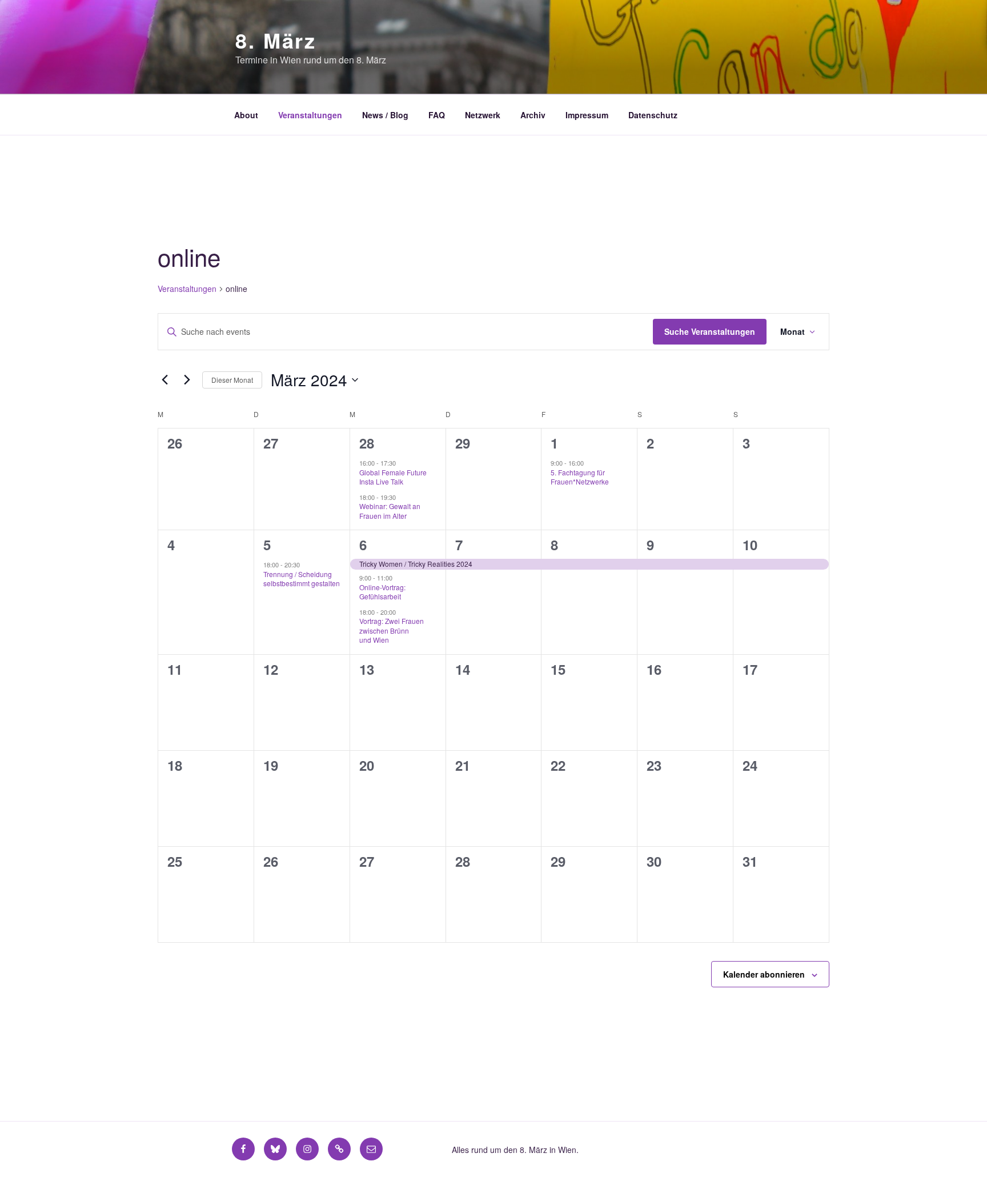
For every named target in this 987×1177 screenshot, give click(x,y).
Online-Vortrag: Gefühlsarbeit (382, 592)
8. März (275, 40)
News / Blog (385, 115)
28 (366, 443)
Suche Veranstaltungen (709, 331)
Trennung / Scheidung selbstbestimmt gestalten (301, 578)
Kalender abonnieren (764, 974)
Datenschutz (652, 115)
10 (750, 544)
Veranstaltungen (310, 115)
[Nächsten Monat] (187, 380)
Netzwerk (482, 115)
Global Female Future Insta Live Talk (393, 477)
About (246, 115)
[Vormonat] (164, 380)
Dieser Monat (232, 380)
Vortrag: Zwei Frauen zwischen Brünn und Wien (391, 630)
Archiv (532, 115)
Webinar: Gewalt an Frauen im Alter (389, 511)
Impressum (586, 115)
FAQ (436, 115)
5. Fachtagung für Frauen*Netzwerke (580, 477)
